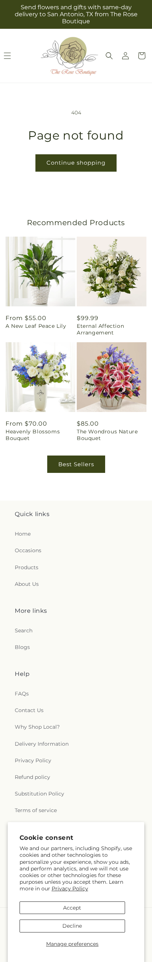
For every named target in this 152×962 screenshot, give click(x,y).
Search (23, 630)
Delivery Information (42, 744)
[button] (109, 56)
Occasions (28, 550)
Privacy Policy (70, 888)
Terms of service (36, 810)
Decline (72, 926)
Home (23, 533)
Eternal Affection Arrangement (100, 329)
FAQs (22, 693)
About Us (27, 584)
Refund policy (32, 777)
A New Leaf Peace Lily (36, 326)
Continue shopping (76, 162)
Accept (72, 907)
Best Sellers (76, 464)
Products (26, 567)
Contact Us (29, 710)
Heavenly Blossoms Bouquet (33, 435)
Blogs (22, 647)
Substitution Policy (39, 793)
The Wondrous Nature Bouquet (107, 435)
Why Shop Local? (37, 727)
